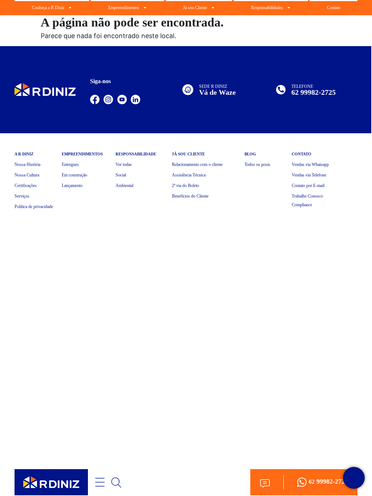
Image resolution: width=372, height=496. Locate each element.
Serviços (22, 196)
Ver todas (124, 164)
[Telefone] (281, 89)
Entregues (70, 164)
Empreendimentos (123, 7)
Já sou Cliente (195, 7)
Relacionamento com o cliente (197, 164)
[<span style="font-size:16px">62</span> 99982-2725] (302, 482)
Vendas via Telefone (309, 175)
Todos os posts (257, 164)
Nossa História (27, 164)
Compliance (302, 204)
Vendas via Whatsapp (310, 164)
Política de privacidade (34, 206)
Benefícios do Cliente (190, 196)
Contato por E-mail (308, 185)
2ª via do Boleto (185, 185)
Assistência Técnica (189, 175)
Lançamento (72, 185)
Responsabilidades (267, 7)
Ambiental (124, 185)
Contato (333, 7)
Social (121, 175)
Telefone (302, 86)
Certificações (26, 185)
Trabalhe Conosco (307, 196)
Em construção (74, 175)
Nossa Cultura (27, 175)
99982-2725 (328, 481)
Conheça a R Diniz (48, 7)
